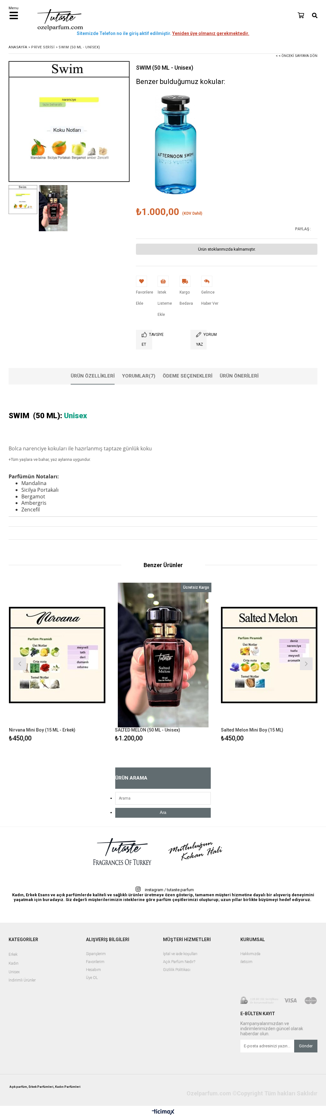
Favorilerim (95, 962)
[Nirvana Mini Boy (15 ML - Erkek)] (57, 655)
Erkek (13, 955)
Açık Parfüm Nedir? (179, 962)
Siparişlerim (96, 954)
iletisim (246, 962)
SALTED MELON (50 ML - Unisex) (147, 729)
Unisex (14, 972)
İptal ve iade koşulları (180, 954)
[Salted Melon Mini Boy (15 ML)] (269, 655)
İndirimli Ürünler (22, 980)
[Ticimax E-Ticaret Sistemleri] (163, 1112)
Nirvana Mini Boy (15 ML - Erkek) (42, 729)
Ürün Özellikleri (93, 376)
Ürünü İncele (80, 663)
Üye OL (92, 978)
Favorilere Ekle (57, 663)
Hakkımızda (250, 954)
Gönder (306, 1046)
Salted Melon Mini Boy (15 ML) (252, 729)
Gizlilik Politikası (176, 970)
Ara (163, 812)
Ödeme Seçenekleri (187, 376)
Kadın (13, 963)
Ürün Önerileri (239, 376)
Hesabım (93, 970)
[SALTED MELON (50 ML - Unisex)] (163, 655)
